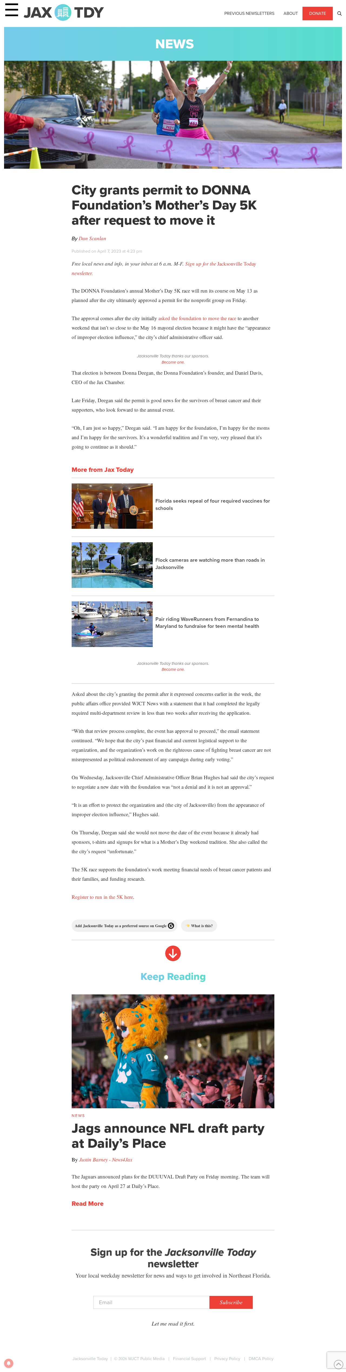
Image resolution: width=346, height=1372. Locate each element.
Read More (88, 1203)
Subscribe (231, 1302)
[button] (339, 13)
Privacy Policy (227, 1359)
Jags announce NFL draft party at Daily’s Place (168, 1135)
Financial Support (189, 1359)
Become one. (173, 362)
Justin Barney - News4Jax (105, 1159)
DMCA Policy (261, 1359)
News (174, 44)
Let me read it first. (173, 1323)
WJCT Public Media (146, 1359)
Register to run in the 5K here (102, 896)
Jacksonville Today (90, 1359)
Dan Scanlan (92, 238)
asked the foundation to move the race (197, 318)
